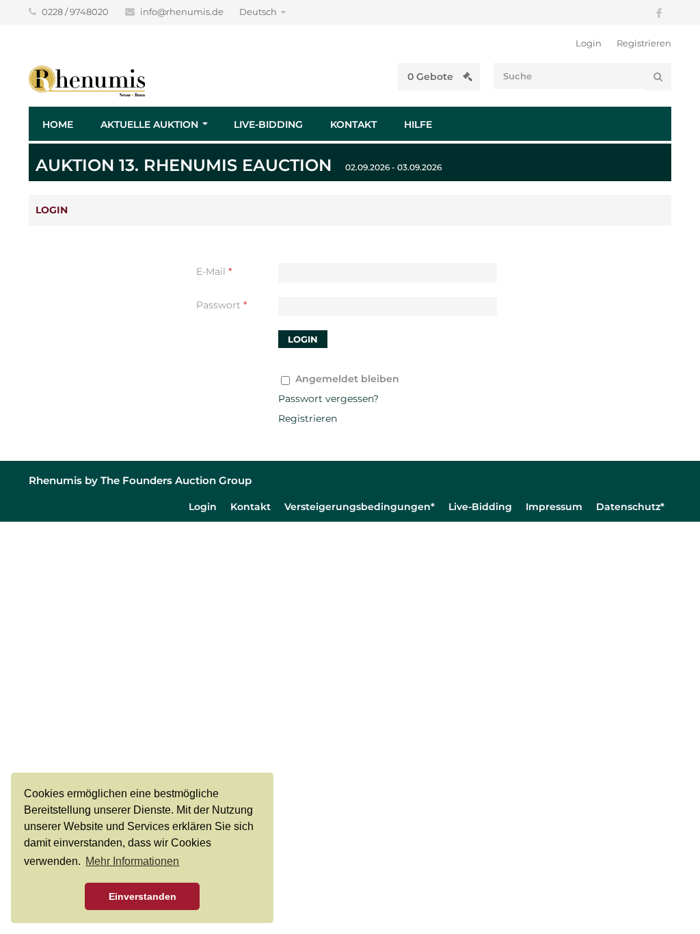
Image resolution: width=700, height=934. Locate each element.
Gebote (431, 76)
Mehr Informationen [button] (132, 861)
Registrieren (644, 43)
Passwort (221, 305)
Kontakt (353, 124)
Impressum (554, 507)
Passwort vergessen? (328, 398)
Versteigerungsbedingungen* (359, 507)
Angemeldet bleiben (347, 379)
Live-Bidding (268, 124)
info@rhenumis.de (183, 11)
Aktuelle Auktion (149, 124)
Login (589, 43)
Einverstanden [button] (142, 896)
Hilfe (418, 124)
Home (57, 124)
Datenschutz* (630, 507)
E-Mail (214, 271)
